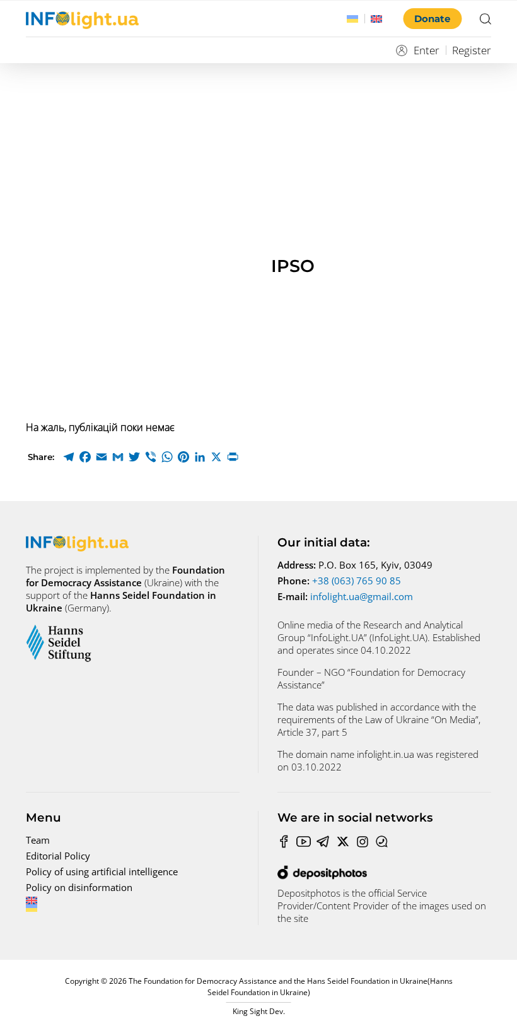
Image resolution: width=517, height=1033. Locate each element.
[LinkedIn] (200, 457)
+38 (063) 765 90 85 (356, 580)
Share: (41, 457)
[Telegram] (69, 457)
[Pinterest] (183, 457)
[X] (216, 457)
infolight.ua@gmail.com (361, 596)
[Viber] (150, 457)
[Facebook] (85, 457)
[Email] (101, 457)
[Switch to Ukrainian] (352, 19)
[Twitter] (134, 457)
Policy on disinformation (79, 887)
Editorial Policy (58, 855)
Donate (432, 19)
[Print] (232, 457)
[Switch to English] (376, 19)
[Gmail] (118, 457)
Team (38, 840)
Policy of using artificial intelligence (102, 871)
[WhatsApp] (167, 457)
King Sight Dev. (259, 1011)
